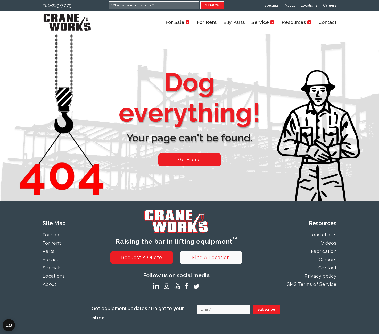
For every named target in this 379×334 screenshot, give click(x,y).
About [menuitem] (290, 5)
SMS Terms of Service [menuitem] (311, 284)
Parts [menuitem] (48, 251)
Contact (327, 22)
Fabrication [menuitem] (323, 251)
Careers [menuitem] (329, 5)
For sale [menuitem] (52, 234)
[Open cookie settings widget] (9, 325)
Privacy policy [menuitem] (320, 276)
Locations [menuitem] (309, 5)
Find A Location (211, 257)
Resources (294, 22)
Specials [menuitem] (271, 5)
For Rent (207, 22)
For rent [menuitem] (52, 243)
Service (260, 22)
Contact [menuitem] (327, 267)
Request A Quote (141, 257)
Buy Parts (234, 22)
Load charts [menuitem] (322, 234)
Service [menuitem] (51, 259)
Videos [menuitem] (328, 243)
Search (212, 5)
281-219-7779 (57, 5)
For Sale (175, 22)
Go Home (189, 159)
